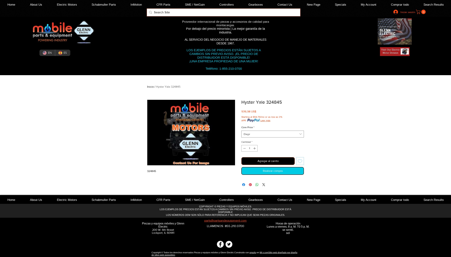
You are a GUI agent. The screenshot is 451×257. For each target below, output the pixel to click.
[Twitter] (229, 244)
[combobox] (272, 134)
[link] (421, 12)
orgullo (252, 252)
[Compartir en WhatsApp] (257, 185)
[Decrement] (244, 148)
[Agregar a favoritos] (300, 161)
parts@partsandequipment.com (225, 220)
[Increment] (255, 148)
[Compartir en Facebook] (244, 185)
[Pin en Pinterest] (250, 185)
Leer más (265, 120)
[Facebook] (220, 244)
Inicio (150, 86)
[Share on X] (264, 185)
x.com (265, 252)
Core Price (247, 127)
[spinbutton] (249, 148)
